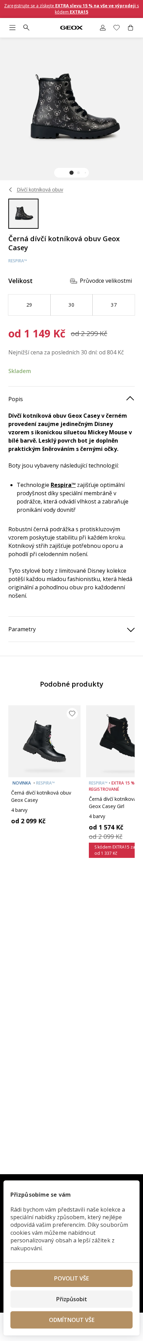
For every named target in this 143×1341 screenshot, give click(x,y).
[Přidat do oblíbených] (72, 713)
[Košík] (130, 28)
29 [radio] (29, 304)
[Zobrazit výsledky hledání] (26, 28)
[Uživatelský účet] (103, 28)
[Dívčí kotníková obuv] (10, 189)
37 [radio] (114, 304)
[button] (71, 173)
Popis (15, 399)
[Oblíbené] (116, 28)
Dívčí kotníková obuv (40, 189)
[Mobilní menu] (12, 28)
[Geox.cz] (71, 28)
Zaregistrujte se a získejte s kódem (71, 9)
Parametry (22, 629)
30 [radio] (71, 304)
